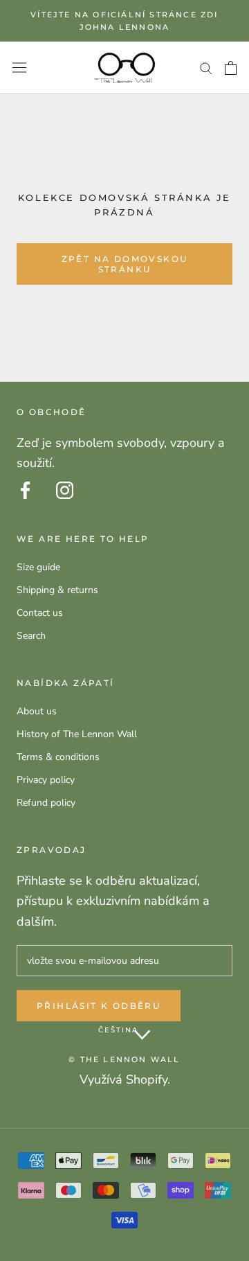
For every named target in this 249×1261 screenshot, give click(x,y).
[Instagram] (64, 490)
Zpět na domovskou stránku (125, 264)
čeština (118, 1029)
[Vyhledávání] (206, 67)
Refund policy (46, 802)
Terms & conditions (58, 757)
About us (37, 711)
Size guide (38, 567)
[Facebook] (25, 490)
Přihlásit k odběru (98, 1005)
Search (31, 635)
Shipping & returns (57, 590)
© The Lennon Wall (124, 1059)
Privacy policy (46, 779)
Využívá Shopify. (125, 1079)
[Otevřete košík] (231, 68)
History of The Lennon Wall (77, 734)
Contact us (40, 612)
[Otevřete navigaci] (19, 67)
